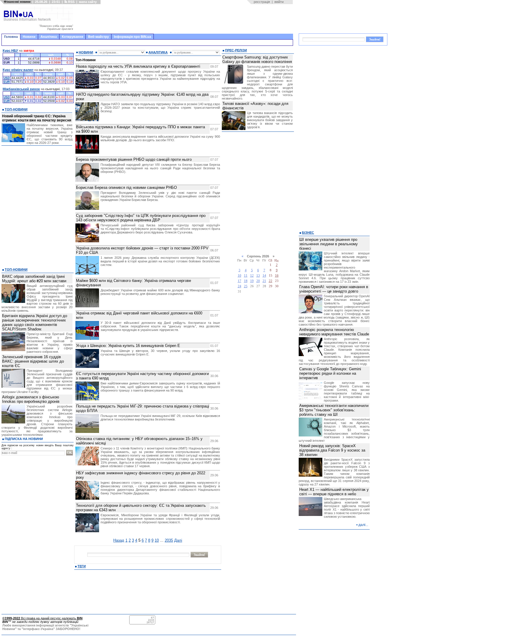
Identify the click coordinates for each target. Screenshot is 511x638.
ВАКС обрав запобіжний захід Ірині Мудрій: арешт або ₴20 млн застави (34, 278)
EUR (7, 81)
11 (246, 275)
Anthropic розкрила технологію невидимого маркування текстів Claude (334, 331)
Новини (29, 36)
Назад (118, 540)
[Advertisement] (184, 19)
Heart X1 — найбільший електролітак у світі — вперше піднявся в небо (334, 491)
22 (270, 281)
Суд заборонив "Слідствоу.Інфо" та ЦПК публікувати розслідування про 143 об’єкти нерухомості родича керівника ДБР (141, 217)
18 (246, 281)
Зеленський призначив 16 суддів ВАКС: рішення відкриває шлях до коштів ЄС (33, 361)
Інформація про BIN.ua (132, 36)
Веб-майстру (98, 36)
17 (239, 281)
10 (157, 540)
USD (7, 77)
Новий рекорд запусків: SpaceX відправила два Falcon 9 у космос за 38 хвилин (332, 450)
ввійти (279, 2)
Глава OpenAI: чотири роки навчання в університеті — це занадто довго (333, 289)
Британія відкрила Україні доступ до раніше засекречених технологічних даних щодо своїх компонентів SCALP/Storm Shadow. (34, 322)
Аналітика (49, 36)
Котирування (72, 36)
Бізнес (308, 232)
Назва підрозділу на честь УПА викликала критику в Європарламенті (138, 66)
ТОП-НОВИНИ (16, 109)
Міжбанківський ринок (21, 89)
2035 (169, 540)
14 (264, 275)
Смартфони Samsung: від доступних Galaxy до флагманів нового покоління (257, 59)
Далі (178, 540)
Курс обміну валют (18, 70)
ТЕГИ (81, 566)
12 (252, 275)
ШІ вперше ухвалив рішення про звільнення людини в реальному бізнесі (328, 244)
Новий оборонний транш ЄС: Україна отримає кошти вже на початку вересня (36, 118)
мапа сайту (88, 2)
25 (246, 286)
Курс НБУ (10, 50)
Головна (11, 36)
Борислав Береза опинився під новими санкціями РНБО (126, 187)
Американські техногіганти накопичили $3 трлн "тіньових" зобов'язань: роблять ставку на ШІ (333, 410)
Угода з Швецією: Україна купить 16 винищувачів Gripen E (128, 345)
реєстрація (262, 2)
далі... (363, 525)
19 (252, 281)
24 (239, 286)
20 (258, 281)
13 (258, 275)
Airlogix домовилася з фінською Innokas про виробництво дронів (30, 399)
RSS (71, 2)
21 (264, 281)
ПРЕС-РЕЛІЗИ (236, 50)
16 (277, 275)
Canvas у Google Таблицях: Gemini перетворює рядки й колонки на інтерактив (330, 373)
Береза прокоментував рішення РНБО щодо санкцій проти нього (134, 159)
